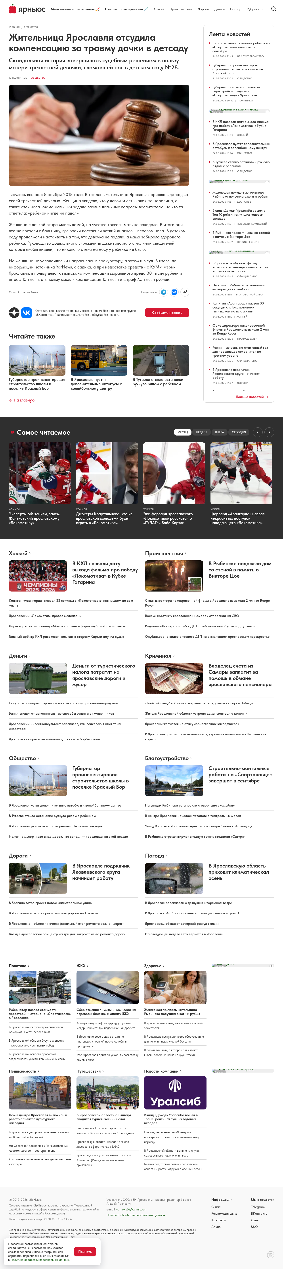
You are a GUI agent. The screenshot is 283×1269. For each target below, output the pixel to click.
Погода (235, 9)
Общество (31, 27)
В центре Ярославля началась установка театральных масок (193, 816)
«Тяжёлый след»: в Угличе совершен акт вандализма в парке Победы (199, 703)
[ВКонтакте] (26, 312)
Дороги (203, 9)
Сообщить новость (167, 312)
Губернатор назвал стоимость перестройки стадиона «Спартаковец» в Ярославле (236, 91)
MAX (254, 1227)
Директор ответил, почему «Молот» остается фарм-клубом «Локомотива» (67, 626)
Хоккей (159, 9)
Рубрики (253, 9)
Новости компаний (252, 223)
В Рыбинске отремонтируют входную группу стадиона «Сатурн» (195, 836)
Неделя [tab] (201, 432)
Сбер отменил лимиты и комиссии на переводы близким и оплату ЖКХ (106, 1012)
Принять (85, 1252)
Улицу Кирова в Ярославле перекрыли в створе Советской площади (198, 826)
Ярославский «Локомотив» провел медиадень (45, 616)
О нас (216, 1207)
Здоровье (244, 201)
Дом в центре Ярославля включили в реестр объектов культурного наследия (38, 1119)
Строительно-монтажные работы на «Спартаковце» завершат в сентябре (241, 47)
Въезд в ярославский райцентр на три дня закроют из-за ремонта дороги (67, 934)
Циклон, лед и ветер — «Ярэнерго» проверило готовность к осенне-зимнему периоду (171, 1137)
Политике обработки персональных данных (40, 1259)
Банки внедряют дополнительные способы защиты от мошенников (61, 713)
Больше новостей (250, 397)
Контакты (218, 1220)
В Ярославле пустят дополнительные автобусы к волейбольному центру (241, 146)
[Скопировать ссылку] (184, 292)
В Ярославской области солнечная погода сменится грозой (192, 913)
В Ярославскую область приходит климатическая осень (238, 871)
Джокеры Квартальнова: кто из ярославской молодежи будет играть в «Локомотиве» (104, 518)
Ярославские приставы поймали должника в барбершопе (54, 739)
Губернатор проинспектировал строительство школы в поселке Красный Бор (237, 69)
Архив (216, 1227)
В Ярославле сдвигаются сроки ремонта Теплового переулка (57, 826)
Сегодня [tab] (239, 432)
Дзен (254, 1220)
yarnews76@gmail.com (131, 1209)
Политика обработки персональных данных (136, 1215)
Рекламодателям (224, 1213)
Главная (14, 27)
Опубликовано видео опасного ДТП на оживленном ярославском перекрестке (207, 636)
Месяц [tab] (183, 432)
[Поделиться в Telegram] (163, 292)
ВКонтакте (259, 1213)
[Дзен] (14, 312)
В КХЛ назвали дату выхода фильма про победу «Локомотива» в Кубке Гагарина (240, 126)
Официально (247, 276)
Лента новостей (229, 33)
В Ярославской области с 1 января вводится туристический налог (104, 1117)
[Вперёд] (269, 432)
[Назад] (258, 432)
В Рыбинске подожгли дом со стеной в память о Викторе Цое (241, 234)
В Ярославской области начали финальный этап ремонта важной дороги (66, 923)
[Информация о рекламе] (267, 112)
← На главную (21, 400)
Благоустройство (250, 56)
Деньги (219, 9)
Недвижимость (22, 1071)
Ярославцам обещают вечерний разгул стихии (182, 923)
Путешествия (88, 1071)
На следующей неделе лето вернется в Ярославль (184, 934)
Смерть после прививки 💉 (126, 9)
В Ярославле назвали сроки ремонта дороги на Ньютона (54, 913)
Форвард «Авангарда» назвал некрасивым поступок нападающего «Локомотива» (237, 518)
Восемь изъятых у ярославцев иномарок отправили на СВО (192, 616)
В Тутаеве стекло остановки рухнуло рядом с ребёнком (241, 164)
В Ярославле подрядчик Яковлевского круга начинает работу (236, 373)
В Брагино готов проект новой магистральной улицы (50, 903)
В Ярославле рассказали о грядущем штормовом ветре (188, 903)
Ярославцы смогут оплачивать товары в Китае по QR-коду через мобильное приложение (103, 1160)
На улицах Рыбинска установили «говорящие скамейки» (238, 287)
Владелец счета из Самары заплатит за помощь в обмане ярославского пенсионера (240, 674)
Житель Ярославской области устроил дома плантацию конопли (196, 713)
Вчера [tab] (219, 432)
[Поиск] (273, 9)
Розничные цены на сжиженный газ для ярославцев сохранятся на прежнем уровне (240, 351)
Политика (245, 100)
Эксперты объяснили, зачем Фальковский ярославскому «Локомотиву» (34, 518)
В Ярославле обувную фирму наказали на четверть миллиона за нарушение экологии (240, 267)
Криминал (158, 655)
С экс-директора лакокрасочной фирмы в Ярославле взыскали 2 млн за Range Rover (240, 329)
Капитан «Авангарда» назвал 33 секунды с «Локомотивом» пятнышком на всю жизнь (238, 307)
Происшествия (181, 9)
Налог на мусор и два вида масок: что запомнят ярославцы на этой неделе (68, 836)
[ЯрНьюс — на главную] (27, 9)
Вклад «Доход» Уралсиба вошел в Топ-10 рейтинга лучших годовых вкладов (238, 214)
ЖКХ (80, 966)
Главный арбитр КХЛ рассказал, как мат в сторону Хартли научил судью (66, 636)
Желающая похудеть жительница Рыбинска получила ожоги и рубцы (240, 194)
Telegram (258, 1207)
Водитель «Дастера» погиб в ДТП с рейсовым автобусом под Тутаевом (200, 626)
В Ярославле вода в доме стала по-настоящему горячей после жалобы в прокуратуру (101, 1041)
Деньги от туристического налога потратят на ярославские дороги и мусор (103, 674)
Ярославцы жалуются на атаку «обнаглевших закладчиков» (192, 724)
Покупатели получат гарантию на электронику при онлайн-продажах (64, 703)
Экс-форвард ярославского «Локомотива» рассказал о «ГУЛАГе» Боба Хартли (168, 518)
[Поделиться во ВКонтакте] (174, 292)
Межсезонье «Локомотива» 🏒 (75, 9)
